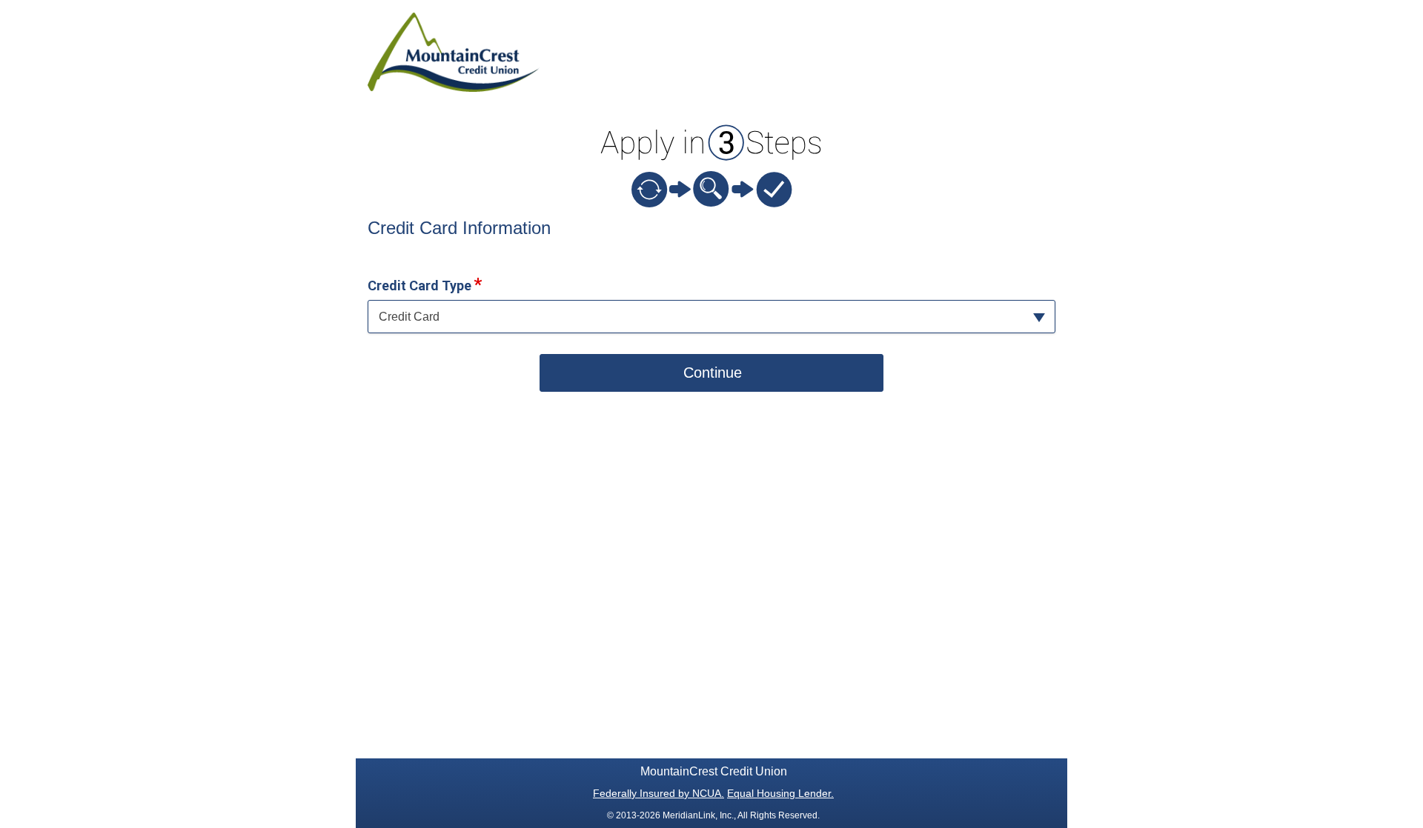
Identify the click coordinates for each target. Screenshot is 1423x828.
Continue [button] (712, 372)
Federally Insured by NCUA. (658, 793)
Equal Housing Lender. (780, 793)
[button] (711, 316)
